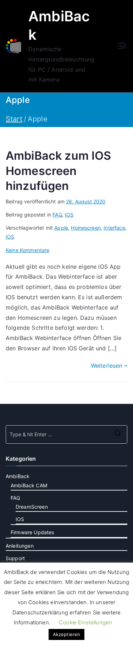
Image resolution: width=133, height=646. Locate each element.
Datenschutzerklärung (40, 612)
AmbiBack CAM (29, 485)
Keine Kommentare (28, 250)
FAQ (57, 215)
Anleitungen (20, 546)
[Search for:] (66, 434)
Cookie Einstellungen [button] (85, 622)
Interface (114, 228)
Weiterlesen (106, 365)
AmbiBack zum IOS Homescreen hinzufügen (58, 170)
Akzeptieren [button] (67, 634)
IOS (69, 215)
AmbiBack (17, 476)
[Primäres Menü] (121, 46)
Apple (61, 228)
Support (15, 558)
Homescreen (86, 228)
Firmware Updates (32, 532)
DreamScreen (32, 507)
